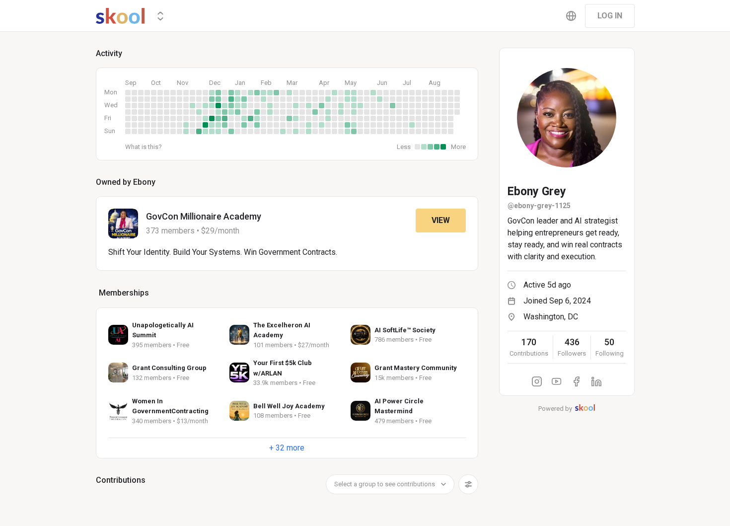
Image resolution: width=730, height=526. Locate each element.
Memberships (124, 293)
